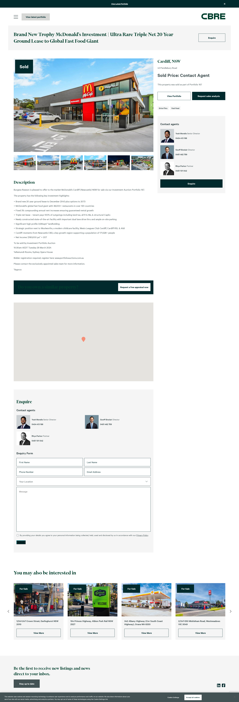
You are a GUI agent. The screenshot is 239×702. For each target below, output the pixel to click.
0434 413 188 (37, 424)
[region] (119, 697)
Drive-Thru (163, 108)
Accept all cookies (193, 697)
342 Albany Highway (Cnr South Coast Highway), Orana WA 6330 (143, 623)
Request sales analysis (209, 95)
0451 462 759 (106, 424)
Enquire (212, 37)
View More (38, 632)
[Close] (235, 697)
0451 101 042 (37, 440)
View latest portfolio (36, 16)
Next (151, 105)
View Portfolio (174, 95)
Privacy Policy (142, 535)
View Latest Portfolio (119, 3)
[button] (83, 339)
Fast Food (175, 108)
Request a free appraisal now (134, 287)
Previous (16, 105)
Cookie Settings (173, 697)
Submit (21, 542)
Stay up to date (26, 683)
